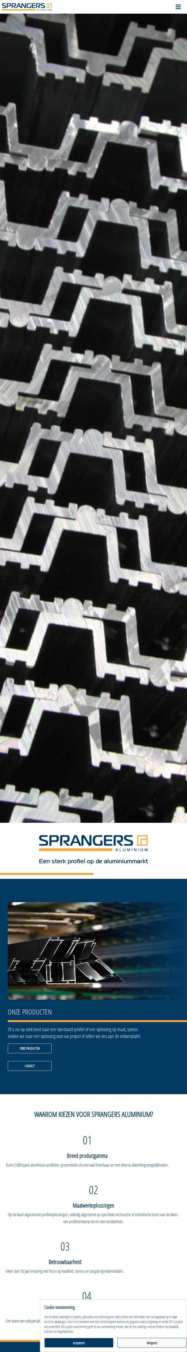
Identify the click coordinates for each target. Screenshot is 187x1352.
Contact (30, 1066)
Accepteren (79, 1343)
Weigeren (152, 1343)
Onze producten (30, 1048)
